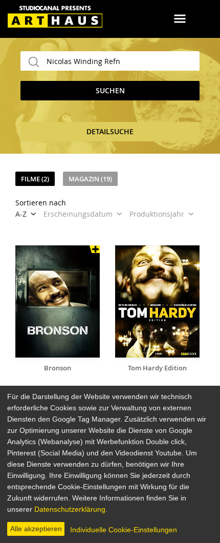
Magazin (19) (90, 178)
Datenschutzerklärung (69, 509)
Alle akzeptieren (36, 529)
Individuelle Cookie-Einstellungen (123, 530)
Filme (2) (35, 178)
